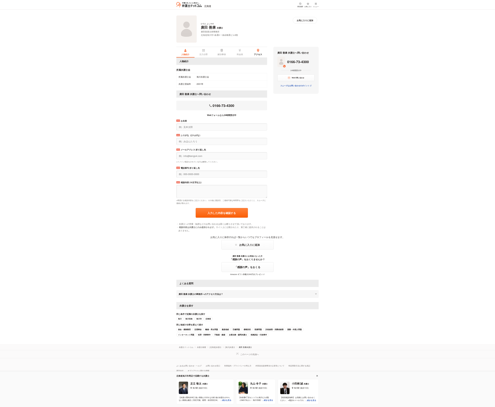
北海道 (207, 6)
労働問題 (236, 329)
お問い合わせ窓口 (213, 365)
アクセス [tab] (258, 54)
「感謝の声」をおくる (247, 267)
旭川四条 (189, 318)
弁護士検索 (201, 347)
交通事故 (198, 329)
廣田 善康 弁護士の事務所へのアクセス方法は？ (201, 293)
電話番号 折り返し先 (188, 167)
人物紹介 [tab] (185, 54)
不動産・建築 (219, 334)
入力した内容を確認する (222, 213)
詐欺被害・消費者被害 (275, 329)
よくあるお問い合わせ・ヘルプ (189, 365)
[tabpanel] (221, 74)
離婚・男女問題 (211, 329)
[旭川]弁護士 (230, 347)
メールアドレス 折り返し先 (191, 149)
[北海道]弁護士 (215, 347)
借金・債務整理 (184, 329)
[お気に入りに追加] (305, 20)
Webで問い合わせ (298, 78)
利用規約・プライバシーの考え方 (237, 365)
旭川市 (199, 318)
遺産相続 (225, 329)
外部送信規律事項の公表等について (269, 365)
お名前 (182, 120)
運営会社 (180, 370)
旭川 (180, 318)
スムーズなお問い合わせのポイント (294, 86)
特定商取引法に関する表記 (299, 365)
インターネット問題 (186, 334)
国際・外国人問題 (294, 329)
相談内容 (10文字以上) (189, 182)
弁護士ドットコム (186, 347)
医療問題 (258, 329)
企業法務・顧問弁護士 (238, 334)
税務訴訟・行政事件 (259, 334)
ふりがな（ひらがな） (189, 135)
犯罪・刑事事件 (204, 334)
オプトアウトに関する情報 (198, 370)
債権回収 (247, 329)
